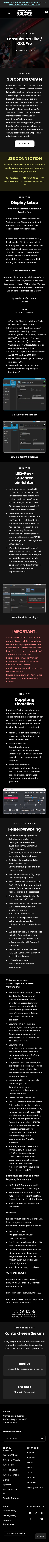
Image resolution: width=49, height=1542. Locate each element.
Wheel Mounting (11, 1474)
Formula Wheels (11, 1454)
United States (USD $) (14, 1533)
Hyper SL (31, 1457)
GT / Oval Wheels (11, 1460)
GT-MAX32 (32, 1482)
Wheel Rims (8, 1464)
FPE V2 (30, 1462)
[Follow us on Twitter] (42, 1513)
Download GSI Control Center (20, 85)
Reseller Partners (11, 1498)
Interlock (31, 1477)
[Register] (42, 1438)
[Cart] (44, 13)
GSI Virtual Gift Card (10, 1491)
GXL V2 (30, 1467)
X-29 (29, 1472)
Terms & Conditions (8, 1522)
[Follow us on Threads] (30, 1519)
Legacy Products (35, 1487)
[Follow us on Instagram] (36, 1513)
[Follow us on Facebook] (36, 1519)
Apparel (7, 1484)
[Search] (9, 13)
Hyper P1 (31, 1452)
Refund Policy (9, 1510)
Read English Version (24, 50)
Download (25, 143)
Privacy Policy (9, 1515)
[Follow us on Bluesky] (42, 1519)
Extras (6, 1479)
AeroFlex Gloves (10, 1469)
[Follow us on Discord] (30, 1513)
